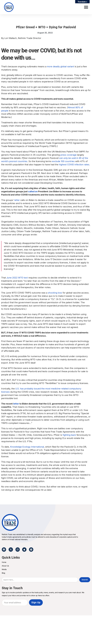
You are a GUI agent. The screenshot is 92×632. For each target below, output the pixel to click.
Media (4, 569)
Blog (3, 573)
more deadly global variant (60, 66)
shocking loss (55, 292)
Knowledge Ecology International (27, 447)
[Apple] (24, 549)
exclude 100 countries (63, 161)
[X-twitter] (11, 549)
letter (17, 200)
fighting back (69, 435)
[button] (86, 7)
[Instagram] (17, 549)
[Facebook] (4, 549)
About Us (5, 566)
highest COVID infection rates (74, 164)
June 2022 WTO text (17, 277)
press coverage (68, 155)
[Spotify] (31, 549)
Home (4, 562)
